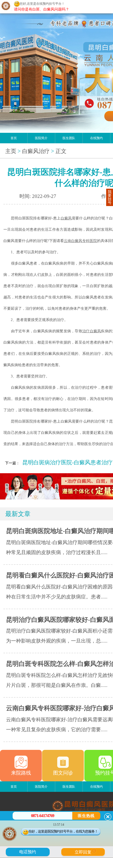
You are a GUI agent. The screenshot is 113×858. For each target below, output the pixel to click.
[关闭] (108, 817)
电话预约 (27, 852)
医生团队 (69, 138)
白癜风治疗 (36, 151)
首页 (14, 138)
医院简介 (41, 138)
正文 (60, 151)
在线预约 (96, 138)
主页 (10, 151)
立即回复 (85, 851)
